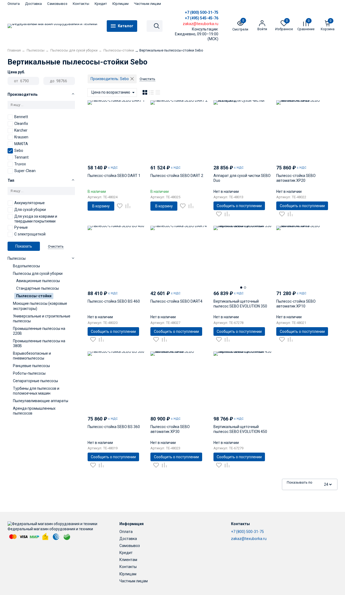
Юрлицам (120, 4)
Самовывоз (57, 4)
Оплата (14, 4)
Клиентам (128, 560)
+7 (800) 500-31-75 (201, 12)
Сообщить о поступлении (239, 206)
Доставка (33, 4)
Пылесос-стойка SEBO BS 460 (114, 301)
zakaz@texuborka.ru (249, 538)
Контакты (81, 4)
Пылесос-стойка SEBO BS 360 (114, 427)
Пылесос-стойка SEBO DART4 (176, 301)
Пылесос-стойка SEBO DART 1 (114, 175)
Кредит (101, 4)
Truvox (20, 164)
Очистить (56, 246)
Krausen (21, 137)
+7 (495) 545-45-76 (201, 18)
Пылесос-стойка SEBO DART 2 (176, 175)
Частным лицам (147, 4)
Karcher (20, 130)
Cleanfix (21, 123)
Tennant (21, 157)
